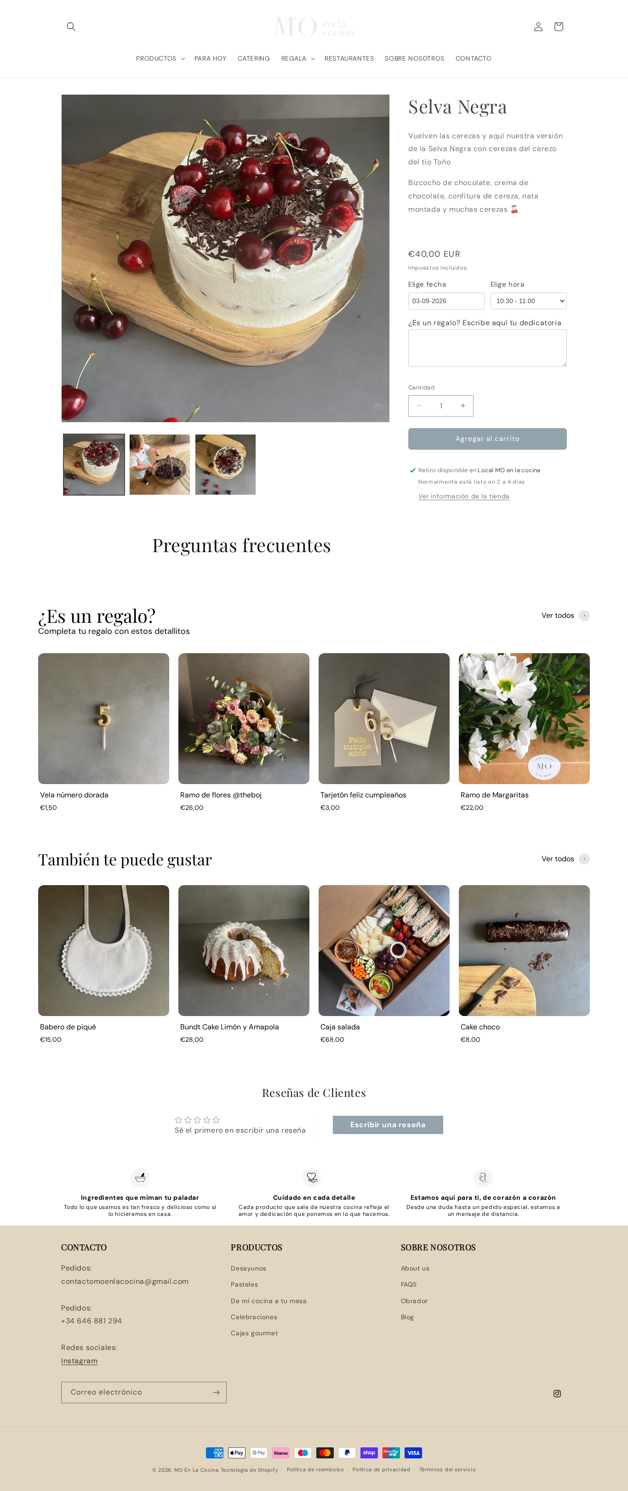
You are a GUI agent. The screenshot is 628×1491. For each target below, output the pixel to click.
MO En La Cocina (196, 1470)
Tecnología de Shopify (250, 1470)
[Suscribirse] (216, 1392)
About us (415, 1268)
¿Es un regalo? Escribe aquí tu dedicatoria (484, 323)
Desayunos (248, 1268)
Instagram (79, 1361)
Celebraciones (254, 1317)
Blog (407, 1317)
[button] (71, 27)
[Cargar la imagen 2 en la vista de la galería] (159, 464)
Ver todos (558, 615)
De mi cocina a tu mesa (269, 1301)
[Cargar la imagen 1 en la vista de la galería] (94, 464)
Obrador (414, 1301)
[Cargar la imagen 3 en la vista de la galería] (225, 464)
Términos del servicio (447, 1469)
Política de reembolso (315, 1469)
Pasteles (244, 1284)
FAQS (409, 1284)
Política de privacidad (381, 1469)
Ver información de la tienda (464, 496)
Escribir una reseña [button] (387, 1125)
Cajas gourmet (254, 1333)
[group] (103, 735)
